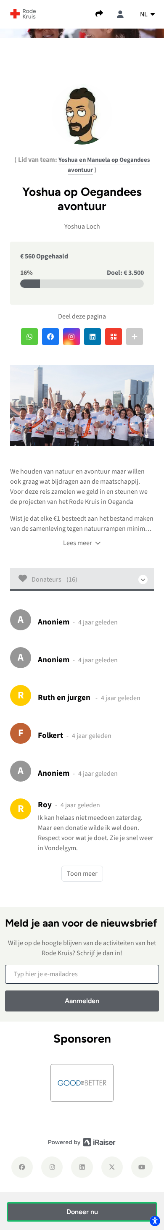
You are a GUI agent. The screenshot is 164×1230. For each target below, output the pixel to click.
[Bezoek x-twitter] (112, 1167)
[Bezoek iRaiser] (82, 1141)
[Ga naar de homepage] (23, 13)
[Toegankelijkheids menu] (155, 1221)
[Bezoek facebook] (22, 1167)
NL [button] (144, 14)
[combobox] (147, 14)
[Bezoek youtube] (142, 1167)
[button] (29, 336)
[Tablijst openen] (82, 579)
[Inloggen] (120, 14)
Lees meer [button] (78, 543)
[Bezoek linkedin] (82, 1167)
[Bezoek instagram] (52, 1167)
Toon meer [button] (82, 873)
